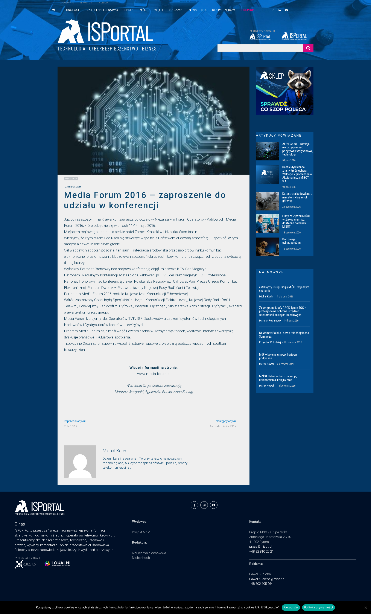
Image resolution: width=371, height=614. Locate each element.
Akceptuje (291, 607)
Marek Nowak (266, 364)
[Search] (308, 48)
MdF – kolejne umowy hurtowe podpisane (278, 356)
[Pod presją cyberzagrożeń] (267, 247)
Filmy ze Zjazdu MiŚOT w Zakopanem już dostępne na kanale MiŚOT (296, 221)
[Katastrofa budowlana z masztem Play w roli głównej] (267, 201)
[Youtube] (286, 10)
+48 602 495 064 (261, 584)
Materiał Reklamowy (270, 320)
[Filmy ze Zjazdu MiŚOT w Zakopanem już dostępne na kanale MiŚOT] (267, 223)
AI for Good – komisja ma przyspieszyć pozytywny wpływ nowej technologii (297, 149)
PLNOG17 (70, 426)
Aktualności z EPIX (223, 426)
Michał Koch (266, 296)
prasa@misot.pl (260, 546)
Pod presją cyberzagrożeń (291, 241)
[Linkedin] (279, 10)
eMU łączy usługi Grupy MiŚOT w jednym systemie (284, 289)
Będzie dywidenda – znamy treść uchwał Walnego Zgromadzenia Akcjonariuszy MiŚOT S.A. (297, 174)
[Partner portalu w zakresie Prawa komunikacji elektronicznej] (297, 36)
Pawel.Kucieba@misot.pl (267, 579)
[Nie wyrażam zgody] (365, 607)
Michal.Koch (114, 451)
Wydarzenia (71, 178)
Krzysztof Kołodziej (270, 342)
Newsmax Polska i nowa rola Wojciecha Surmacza (284, 334)
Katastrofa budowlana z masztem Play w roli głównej (297, 197)
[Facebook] (273, 10)
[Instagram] (204, 505)
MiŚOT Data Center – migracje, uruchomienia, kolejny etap (278, 378)
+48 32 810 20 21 (261, 551)
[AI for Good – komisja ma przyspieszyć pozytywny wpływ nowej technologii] (267, 151)
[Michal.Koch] (80, 461)
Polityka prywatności (318, 607)
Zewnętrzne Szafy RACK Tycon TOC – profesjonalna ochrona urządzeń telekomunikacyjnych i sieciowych (282, 311)
